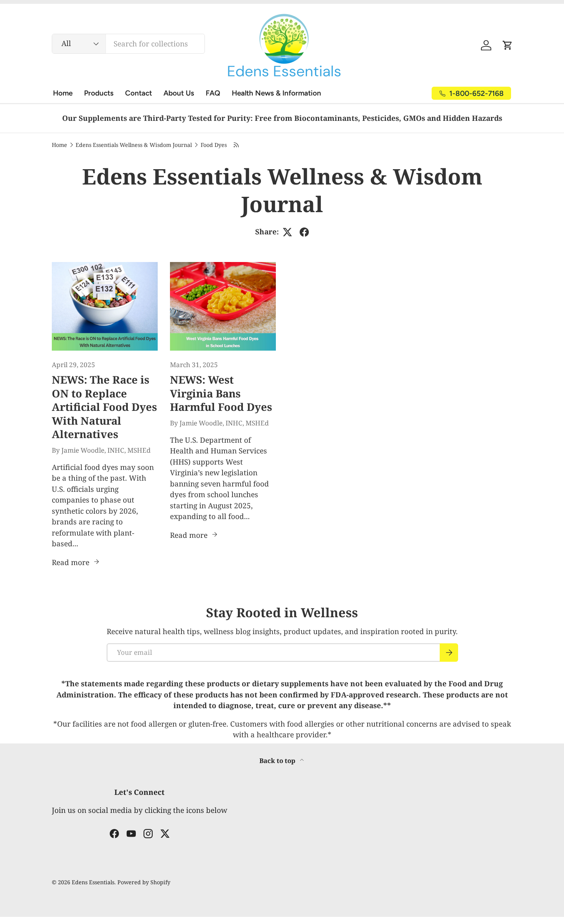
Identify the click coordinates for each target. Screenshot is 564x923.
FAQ (213, 93)
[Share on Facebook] (304, 232)
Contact (138, 93)
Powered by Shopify (143, 882)
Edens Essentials (93, 882)
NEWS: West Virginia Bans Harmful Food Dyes (221, 393)
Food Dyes (214, 145)
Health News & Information (276, 93)
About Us (178, 93)
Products (99, 93)
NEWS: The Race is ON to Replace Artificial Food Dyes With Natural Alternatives (104, 407)
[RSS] (236, 145)
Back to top (278, 760)
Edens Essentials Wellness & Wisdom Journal (134, 145)
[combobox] (128, 43)
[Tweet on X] (287, 232)
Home (63, 93)
